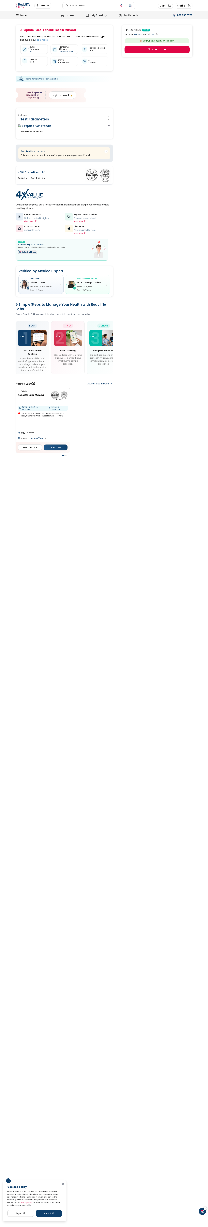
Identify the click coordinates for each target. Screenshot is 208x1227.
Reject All (20, 1213)
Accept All (49, 1213)
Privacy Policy (26, 1202)
